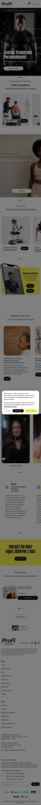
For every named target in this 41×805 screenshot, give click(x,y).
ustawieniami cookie (10, 406)
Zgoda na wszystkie (31, 410)
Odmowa (8, 410)
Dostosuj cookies (18, 410)
